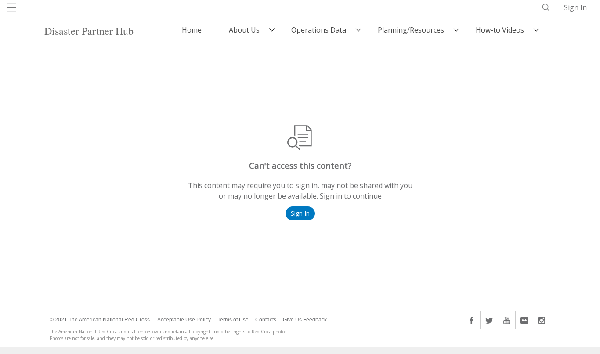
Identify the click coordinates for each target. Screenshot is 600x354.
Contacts (265, 320)
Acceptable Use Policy (184, 320)
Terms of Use (233, 320)
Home (192, 30)
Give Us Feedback (305, 320)
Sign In (575, 7)
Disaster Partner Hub (89, 31)
